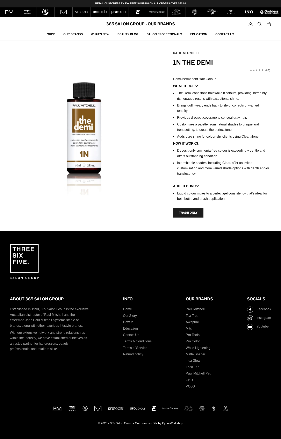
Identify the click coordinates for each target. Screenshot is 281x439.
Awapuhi (192, 322)
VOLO (190, 386)
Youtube (263, 326)
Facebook (264, 309)
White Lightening (198, 348)
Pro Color (193, 341)
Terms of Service (135, 348)
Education (198, 34)
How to (128, 322)
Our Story (130, 315)
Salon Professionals (164, 34)
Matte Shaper (195, 354)
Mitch (190, 328)
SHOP (51, 34)
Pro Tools (193, 335)
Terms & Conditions (137, 341)
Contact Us (224, 34)
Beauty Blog (127, 34)
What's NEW (100, 34)
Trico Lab (192, 367)
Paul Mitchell (186, 53)
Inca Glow (193, 360)
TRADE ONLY (188, 212)
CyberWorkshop (172, 423)
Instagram (264, 318)
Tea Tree (192, 315)
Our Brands (73, 34)
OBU (189, 380)
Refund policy (133, 354)
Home (127, 309)
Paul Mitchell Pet (198, 373)
